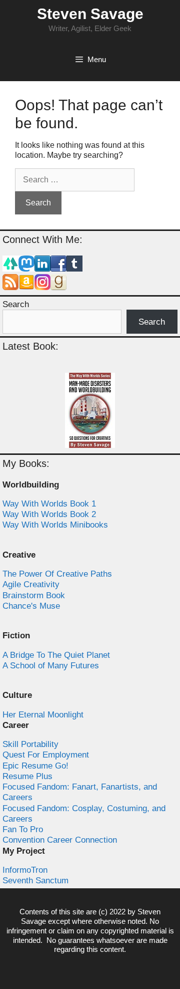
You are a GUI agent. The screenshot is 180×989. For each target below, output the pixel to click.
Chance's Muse (31, 606)
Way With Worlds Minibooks (55, 525)
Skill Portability (30, 744)
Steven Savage (90, 14)
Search (15, 304)
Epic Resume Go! (35, 766)
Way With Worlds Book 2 (49, 514)
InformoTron (25, 870)
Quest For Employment (45, 755)
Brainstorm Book (33, 595)
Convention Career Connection (59, 840)
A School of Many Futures (50, 665)
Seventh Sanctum (35, 880)
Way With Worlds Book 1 (49, 504)
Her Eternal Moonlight (43, 714)
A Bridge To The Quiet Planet (56, 655)
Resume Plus (27, 776)
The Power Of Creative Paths (57, 574)
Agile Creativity (31, 584)
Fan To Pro (22, 829)
